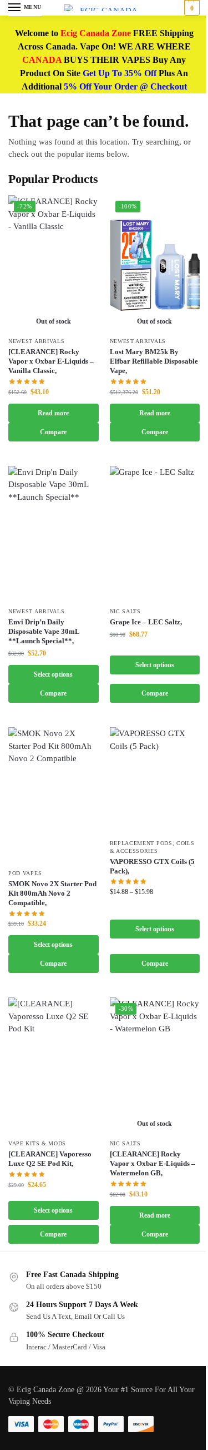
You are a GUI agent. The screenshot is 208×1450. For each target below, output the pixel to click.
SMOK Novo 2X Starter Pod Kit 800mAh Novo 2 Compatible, (52, 893)
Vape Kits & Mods (37, 1143)
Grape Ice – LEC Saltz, (146, 622)
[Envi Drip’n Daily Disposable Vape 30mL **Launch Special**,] (53, 534)
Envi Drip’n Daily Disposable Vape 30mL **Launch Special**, (43, 631)
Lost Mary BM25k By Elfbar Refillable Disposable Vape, (154, 361)
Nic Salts (125, 611)
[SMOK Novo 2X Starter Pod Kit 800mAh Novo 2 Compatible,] (53, 795)
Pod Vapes (25, 873)
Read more (53, 413)
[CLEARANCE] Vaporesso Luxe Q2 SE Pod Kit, (50, 1159)
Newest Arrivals (36, 341)
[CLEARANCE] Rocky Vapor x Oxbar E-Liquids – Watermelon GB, (152, 1163)
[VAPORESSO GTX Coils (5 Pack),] (155, 780)
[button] (190, 8)
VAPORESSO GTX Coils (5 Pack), (152, 866)
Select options (53, 674)
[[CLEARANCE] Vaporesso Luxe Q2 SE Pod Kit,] (53, 1065)
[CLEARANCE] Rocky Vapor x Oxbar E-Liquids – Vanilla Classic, (51, 361)
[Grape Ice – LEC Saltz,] (155, 534)
